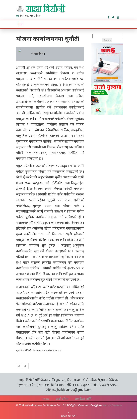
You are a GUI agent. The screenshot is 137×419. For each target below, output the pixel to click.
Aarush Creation (112, 405)
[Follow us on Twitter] (114, 16)
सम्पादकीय (37, 53)
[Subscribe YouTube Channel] (119, 16)
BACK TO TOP (68, 415)
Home (46, 399)
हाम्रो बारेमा (62, 399)
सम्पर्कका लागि (83, 399)
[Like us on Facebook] (110, 16)
